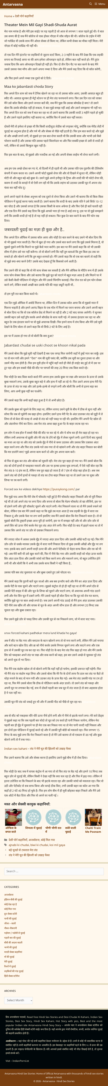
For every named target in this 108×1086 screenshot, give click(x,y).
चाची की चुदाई (10, 918)
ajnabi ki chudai (19, 845)
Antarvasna (13, 4)
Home (8, 16)
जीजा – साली (10, 923)
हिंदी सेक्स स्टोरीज (12, 976)
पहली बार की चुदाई (12, 938)
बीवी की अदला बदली (13, 942)
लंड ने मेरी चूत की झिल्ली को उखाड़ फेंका (50, 749)
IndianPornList (21, 1061)
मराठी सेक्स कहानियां (13, 952)
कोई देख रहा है (10, 904)
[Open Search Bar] (90, 4)
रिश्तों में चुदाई (10, 966)
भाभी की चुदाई (10, 947)
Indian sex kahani (15, 749)
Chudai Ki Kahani (79, 1017)
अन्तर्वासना (34, 840)
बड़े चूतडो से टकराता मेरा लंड (23, 850)
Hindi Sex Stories (48, 1017)
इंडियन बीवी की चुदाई (13, 899)
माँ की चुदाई (9, 957)
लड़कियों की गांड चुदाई (13, 971)
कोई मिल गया (48, 840)
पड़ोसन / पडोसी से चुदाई (14, 933)
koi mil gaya (57, 845)
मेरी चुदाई (8, 961)
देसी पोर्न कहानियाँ (24, 16)
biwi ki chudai (39, 845)
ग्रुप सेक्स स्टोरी (10, 914)
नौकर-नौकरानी (10, 928)
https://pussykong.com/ (59, 489)
